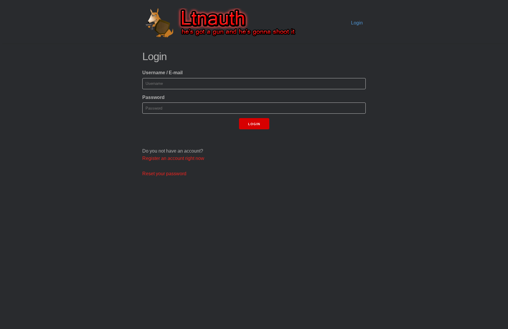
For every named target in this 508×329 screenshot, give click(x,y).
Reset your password (164, 173)
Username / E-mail (162, 72)
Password (153, 97)
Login (357, 22)
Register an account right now (173, 158)
